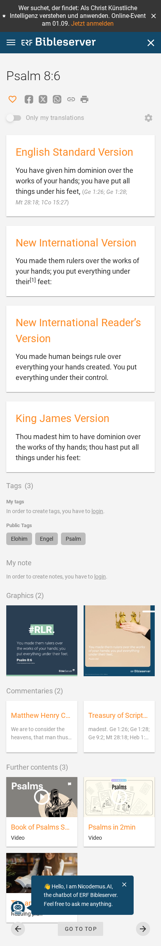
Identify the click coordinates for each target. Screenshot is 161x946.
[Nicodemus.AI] (18, 908)
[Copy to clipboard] (71, 99)
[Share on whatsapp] (57, 99)
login (97, 511)
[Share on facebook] (29, 99)
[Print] (84, 99)
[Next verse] (143, 929)
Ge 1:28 (116, 191)
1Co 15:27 (54, 202)
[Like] (12, 99)
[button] (153, 16)
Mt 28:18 (27, 202)
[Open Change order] (148, 118)
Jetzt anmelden (92, 23)
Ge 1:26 (94, 191)
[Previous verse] (18, 929)
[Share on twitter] (43, 99)
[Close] (151, 43)
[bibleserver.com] (58, 43)
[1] (33, 280)
